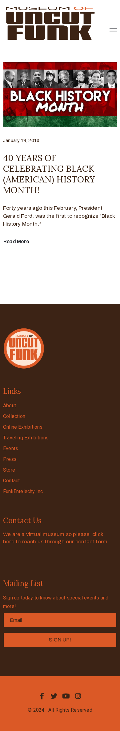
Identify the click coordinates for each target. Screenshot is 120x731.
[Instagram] (78, 696)
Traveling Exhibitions (26, 438)
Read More (16, 241)
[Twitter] (53, 696)
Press (10, 459)
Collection (14, 416)
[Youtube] (66, 696)
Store (9, 470)
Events (10, 448)
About (9, 405)
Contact (11, 481)
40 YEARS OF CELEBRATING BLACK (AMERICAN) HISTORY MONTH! (49, 174)
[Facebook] (41, 696)
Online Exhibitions (23, 427)
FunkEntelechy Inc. (23, 491)
